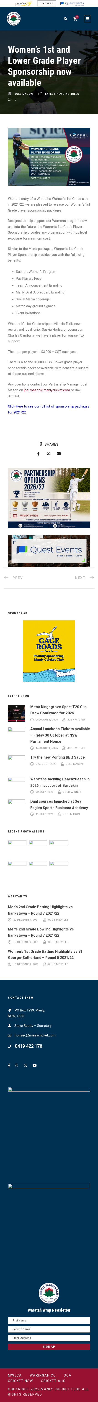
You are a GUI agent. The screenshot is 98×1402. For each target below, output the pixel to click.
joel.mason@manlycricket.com (47, 390)
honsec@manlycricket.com (35, 1035)
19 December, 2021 (26, 942)
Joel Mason (24, 93)
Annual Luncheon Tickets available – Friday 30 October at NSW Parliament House (60, 735)
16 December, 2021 (26, 964)
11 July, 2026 (45, 814)
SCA (68, 1375)
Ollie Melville (58, 920)
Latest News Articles (62, 93)
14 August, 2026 (47, 748)
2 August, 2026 (46, 764)
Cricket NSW (20, 1381)
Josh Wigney (76, 719)
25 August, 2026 (47, 719)
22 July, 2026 (45, 792)
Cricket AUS (53, 1381)
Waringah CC (43, 1375)
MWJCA (15, 1375)
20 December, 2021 (26, 920)
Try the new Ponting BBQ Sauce (57, 757)
